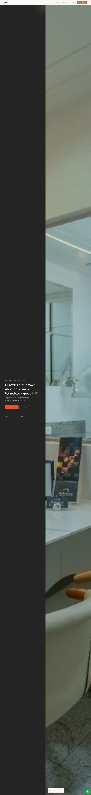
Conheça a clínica (26, 407)
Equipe (73, 2)
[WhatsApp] (87, 791)
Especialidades (65, 2)
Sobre (58, 2)
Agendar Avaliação (82, 2)
